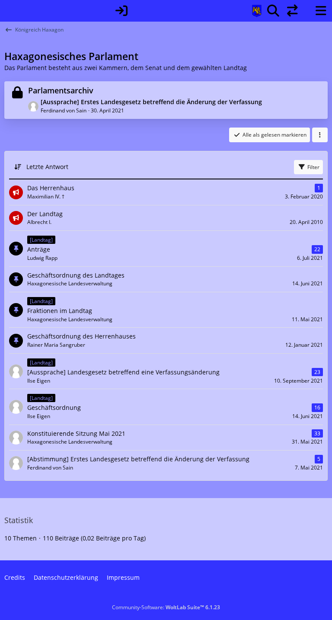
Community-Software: (166, 607)
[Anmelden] (121, 11)
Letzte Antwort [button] (47, 167)
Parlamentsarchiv (60, 90)
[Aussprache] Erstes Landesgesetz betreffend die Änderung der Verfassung (151, 102)
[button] (320, 135)
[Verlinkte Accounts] (292, 11)
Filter (313, 167)
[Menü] (320, 10)
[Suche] (273, 10)
